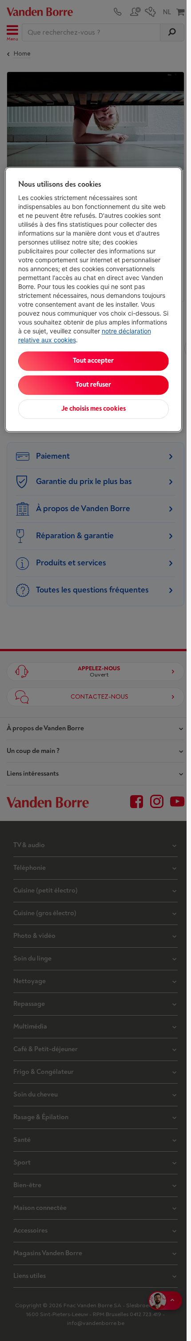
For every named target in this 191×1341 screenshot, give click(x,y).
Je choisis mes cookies (93, 408)
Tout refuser (93, 384)
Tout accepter (93, 360)
